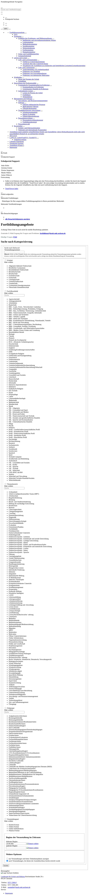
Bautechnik (12, 305)
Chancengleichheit (15, 509)
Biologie (12, 334)
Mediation (12, 618)
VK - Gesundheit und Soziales (19, 463)
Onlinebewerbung (20, 140)
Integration (12, 574)
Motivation (12, 634)
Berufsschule (13, 274)
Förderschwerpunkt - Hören (18, 543)
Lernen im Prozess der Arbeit (33, 93)
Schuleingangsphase (16, 665)
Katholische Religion (16, 389)
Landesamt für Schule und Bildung (13, 877)
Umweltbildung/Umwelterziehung (20, 690)
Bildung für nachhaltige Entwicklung (21, 504)
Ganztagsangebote (15, 556)
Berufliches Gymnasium (17, 268)
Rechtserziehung (14, 441)
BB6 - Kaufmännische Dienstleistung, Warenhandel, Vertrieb (29, 320)
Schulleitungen (14, 798)
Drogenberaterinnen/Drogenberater (21, 731)
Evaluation (12, 525)
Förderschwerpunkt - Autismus (19, 537)
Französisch (13, 357)
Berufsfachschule (15, 272)
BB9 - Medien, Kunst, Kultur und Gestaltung (24, 330)
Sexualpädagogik (15, 673)
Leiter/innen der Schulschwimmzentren (22, 768)
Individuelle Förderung (16, 570)
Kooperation (18, 126)
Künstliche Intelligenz (16, 593)
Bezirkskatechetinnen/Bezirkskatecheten (22, 722)
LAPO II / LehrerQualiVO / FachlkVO (23, 138)
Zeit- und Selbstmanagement (18, 702)
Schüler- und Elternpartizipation (29, 128)
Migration (12, 628)
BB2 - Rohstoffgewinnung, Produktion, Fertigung (26, 309)
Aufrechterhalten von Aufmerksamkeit (36, 69)
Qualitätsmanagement (16, 655)
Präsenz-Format (14, 831)
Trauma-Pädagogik (15, 689)
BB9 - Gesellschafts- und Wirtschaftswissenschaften (26, 328)
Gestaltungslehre (14, 373)
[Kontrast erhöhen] (6, 25)
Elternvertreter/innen (16, 733)
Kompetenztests (14, 585)
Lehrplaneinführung (15, 601)
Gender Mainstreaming (16, 558)
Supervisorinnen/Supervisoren (19, 813)
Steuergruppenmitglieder (17, 811)
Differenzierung (14, 519)
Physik (11, 426)
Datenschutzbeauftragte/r (17, 726)
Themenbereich (12, 484)
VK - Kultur (13, 465)
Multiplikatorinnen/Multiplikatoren (20, 776)
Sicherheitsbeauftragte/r (17, 807)
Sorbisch (12, 447)
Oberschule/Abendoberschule (19, 287)
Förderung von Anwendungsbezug (34, 73)
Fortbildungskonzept (30, 122)
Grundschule (13, 283)
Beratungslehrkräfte (15, 718)
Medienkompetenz (15, 622)
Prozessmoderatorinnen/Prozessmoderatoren (24, 784)
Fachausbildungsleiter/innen (18, 739)
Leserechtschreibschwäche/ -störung (21, 615)
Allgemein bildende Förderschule (20, 266)
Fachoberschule (14, 276)
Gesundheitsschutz (15, 560)
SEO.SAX (13, 136)
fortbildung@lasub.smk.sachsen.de (53, 233)
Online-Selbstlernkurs (16, 829)
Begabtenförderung (15, 498)
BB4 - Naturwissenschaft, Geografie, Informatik (25, 313)
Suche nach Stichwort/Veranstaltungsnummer (12, 249)
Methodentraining (15, 626)
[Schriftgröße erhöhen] (6, 23)
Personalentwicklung (25, 118)
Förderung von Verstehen (31, 71)
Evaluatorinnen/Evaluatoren (18, 737)
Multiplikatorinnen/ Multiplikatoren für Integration (26, 774)
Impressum (13, 147)
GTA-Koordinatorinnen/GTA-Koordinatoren (24, 753)
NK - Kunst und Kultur (17, 414)
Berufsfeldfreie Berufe (16, 332)
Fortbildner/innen (15, 747)
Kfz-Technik (13, 391)
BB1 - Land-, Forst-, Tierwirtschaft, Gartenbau (25, 307)
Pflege (11, 424)
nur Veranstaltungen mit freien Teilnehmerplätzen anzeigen (29, 859)
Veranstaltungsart (13, 819)
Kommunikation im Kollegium (33, 87)
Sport (10, 455)
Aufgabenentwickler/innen (18, 716)
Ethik (10, 352)
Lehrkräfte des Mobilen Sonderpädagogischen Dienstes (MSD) (30, 767)
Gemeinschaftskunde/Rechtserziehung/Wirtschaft (25, 367)
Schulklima (22, 81)
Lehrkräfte (12, 765)
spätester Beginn (11, 846)
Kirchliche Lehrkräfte (16, 761)
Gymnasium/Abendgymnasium (19, 285)
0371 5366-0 (12, 882)
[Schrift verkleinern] (10, 29)
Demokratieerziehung (16, 515)
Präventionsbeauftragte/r (17, 786)
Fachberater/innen (15, 741)
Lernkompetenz (28, 42)
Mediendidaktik (14, 620)
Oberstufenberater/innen (17, 780)
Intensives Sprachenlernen (18, 385)
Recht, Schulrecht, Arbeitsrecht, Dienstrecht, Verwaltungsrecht (30, 659)
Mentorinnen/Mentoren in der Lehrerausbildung (25, 772)
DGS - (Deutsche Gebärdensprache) (21, 342)
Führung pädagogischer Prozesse (34, 104)
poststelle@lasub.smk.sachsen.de (19, 887)
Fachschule (12, 278)
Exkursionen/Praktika (16, 527)
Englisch (12, 348)
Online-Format (14, 827)
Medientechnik (14, 402)
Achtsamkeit (13, 492)
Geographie (13, 369)
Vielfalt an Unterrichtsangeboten (34, 62)
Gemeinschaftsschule (16, 281)
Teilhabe (12, 685)
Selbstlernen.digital (15, 671)
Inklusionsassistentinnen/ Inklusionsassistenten (24, 757)
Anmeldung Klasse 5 (17, 145)
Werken (11, 474)
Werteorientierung (29, 48)
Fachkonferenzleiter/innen (17, 743)
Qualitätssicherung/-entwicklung (29, 110)
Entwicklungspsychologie (17, 521)
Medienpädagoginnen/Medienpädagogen (23, 770)
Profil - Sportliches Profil (17, 435)
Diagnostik (12, 517)
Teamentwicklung (15, 683)
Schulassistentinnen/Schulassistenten (21, 796)
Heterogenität (13, 566)
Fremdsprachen (14, 531)
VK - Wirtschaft (14, 470)
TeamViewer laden (11, 188)
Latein (11, 396)
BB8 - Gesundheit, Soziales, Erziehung (22, 326)
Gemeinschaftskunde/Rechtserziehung (22, 365)
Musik (11, 406)
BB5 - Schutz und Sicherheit (18, 315)
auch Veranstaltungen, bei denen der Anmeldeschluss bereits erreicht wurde (34, 861)
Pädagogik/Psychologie (17, 652)
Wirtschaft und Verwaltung (18, 476)
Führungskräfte (14, 749)
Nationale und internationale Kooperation (32, 130)
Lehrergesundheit (15, 599)
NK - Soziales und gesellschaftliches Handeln (24, 418)
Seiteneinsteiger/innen (16, 805)
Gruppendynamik (15, 562)
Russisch (12, 443)
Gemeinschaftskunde (16, 363)
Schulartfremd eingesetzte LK (19, 794)
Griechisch (12, 377)
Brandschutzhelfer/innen (17, 724)
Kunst (11, 392)
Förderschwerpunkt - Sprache (19, 552)
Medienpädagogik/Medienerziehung (21, 624)
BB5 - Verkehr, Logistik (17, 317)
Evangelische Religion (16, 354)
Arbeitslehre (13, 303)
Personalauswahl (24, 124)
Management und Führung (23, 99)
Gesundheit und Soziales (17, 375)
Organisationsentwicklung (18, 640)
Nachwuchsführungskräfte (18, 778)
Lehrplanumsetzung (15, 603)
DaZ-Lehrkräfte (14, 728)
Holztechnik (13, 381)
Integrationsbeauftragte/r (17, 759)
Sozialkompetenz (28, 46)
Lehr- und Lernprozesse (26, 67)
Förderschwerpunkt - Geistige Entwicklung (23, 541)
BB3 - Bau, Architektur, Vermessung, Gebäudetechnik (27, 311)
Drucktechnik (13, 344)
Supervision (13, 681)
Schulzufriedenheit (24, 56)
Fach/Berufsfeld (12, 291)
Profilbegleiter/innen (16, 782)
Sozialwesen (13, 451)
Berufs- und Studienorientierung (20, 502)
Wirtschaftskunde (15, 480)
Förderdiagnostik (14, 535)
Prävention (12, 648)
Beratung (12, 500)
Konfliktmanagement (16, 587)
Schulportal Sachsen (16, 143)
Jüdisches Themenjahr (16, 579)
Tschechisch (13, 461)
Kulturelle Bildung (15, 591)
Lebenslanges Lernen (25, 91)
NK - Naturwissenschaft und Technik (21, 416)
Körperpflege (13, 394)
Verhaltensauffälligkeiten (17, 694)
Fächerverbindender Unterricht (19, 533)
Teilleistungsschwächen (17, 687)
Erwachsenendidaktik (16, 523)
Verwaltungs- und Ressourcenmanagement (32, 101)
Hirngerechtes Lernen (16, 568)
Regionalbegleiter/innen (17, 792)
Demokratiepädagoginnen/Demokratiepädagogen (25, 730)
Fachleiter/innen (14, 745)
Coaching (12, 513)
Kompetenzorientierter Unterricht (20, 583)
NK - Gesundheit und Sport (18, 410)
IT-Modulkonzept (15, 578)
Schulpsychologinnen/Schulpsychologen (22, 800)
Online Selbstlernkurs (16, 638)
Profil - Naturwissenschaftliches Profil (22, 433)
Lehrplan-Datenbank (17, 141)
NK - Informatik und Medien (19, 412)
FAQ (15, 34)
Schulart (10, 260)
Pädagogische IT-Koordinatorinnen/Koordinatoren (26, 790)
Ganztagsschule (14, 279)
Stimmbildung (13, 677)
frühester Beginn (11, 841)
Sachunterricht (14, 445)
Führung (21, 103)
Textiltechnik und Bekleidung (19, 459)
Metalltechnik (13, 404)
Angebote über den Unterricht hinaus (35, 64)
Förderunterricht (14, 359)
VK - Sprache (13, 466)
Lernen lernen (13, 607)
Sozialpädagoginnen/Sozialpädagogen (22, 809)
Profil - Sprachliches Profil (18, 437)
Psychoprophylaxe (15, 650)
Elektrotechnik (14, 346)
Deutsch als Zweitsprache (17, 340)
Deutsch (11, 338)
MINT (11, 630)
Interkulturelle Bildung (16, 576)
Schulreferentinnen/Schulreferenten (21, 802)
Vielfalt (11, 698)
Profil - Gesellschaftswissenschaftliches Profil (24, 429)
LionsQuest (13, 616)
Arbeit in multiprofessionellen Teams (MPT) (24, 494)
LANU (11, 595)
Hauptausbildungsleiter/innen (19, 755)
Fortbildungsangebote (17, 32)
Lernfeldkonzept (14, 609)
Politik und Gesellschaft (17, 644)
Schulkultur (18, 77)
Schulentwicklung (15, 667)
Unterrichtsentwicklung (17, 692)
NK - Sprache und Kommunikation (21, 420)
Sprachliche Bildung (16, 675)
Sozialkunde (13, 449)
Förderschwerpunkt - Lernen (18, 548)
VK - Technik (13, 468)
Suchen (5, 865)
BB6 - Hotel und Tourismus (18, 319)
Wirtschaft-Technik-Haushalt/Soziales (21, 478)
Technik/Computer (15, 457)
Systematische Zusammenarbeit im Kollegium (34, 85)
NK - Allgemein (14, 408)
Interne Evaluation (29, 114)
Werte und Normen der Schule (28, 79)
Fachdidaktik (13, 529)
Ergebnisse (17, 36)
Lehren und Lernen (20, 58)
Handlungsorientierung (16, 564)
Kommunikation (14, 581)
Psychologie (13, 439)
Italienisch (12, 387)
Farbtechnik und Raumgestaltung (20, 355)
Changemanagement (16, 511)
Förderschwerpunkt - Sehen (18, 550)
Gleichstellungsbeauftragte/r (18, 751)
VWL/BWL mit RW (16, 472)
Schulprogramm (14, 669)
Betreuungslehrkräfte (16, 720)
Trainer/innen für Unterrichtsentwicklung (23, 815)
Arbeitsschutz (13, 496)
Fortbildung (27, 95)
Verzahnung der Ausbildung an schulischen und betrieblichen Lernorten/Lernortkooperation (54, 66)
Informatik (12, 383)
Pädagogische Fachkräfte (17, 788)
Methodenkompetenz (30, 44)
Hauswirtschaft (14, 379)
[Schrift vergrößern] (2, 29)
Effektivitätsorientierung (31, 116)
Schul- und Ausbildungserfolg (28, 54)
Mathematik (13, 400)
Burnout (11, 507)
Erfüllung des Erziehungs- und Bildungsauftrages (35, 38)
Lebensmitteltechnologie (17, 398)
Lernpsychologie (14, 611)
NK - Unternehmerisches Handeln (20, 422)
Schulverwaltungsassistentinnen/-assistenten (24, 803)
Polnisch (12, 428)
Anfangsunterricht (15, 301)
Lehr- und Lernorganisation (27, 60)
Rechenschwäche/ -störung (18, 657)
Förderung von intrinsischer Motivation (36, 75)
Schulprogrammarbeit (30, 112)
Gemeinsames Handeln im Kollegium (35, 89)
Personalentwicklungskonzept (33, 120)
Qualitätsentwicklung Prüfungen (20, 653)
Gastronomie (13, 361)
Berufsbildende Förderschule (18, 270)
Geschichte (12, 371)
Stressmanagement (15, 679)
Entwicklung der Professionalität (25, 83)
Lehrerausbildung (15, 597)
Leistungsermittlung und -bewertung (21, 605)
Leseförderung (14, 613)
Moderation (13, 632)
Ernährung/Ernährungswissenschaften (22, 350)
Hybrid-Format (14, 825)
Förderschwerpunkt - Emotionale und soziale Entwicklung (29, 539)
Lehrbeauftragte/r (15, 763)
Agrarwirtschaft (14, 299)
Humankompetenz (29, 52)
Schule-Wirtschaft (15, 663)
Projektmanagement (15, 646)
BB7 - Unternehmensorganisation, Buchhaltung (25, 324)
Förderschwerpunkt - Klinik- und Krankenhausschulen (27, 544)
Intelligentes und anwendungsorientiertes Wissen (39, 40)
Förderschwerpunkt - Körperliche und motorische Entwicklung (30, 546)
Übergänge (12, 704)
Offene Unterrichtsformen (17, 636)
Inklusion (12, 572)
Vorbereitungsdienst (15, 700)
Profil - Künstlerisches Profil (18, 431)
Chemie (11, 336)
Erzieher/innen (14, 735)
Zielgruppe (10, 708)
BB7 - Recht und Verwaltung (19, 322)
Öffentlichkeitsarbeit (29, 108)
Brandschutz (13, 506)
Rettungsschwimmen (16, 661)
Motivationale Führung (30, 106)
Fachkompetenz (28, 50)
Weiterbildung (27, 97)
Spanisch (12, 453)
